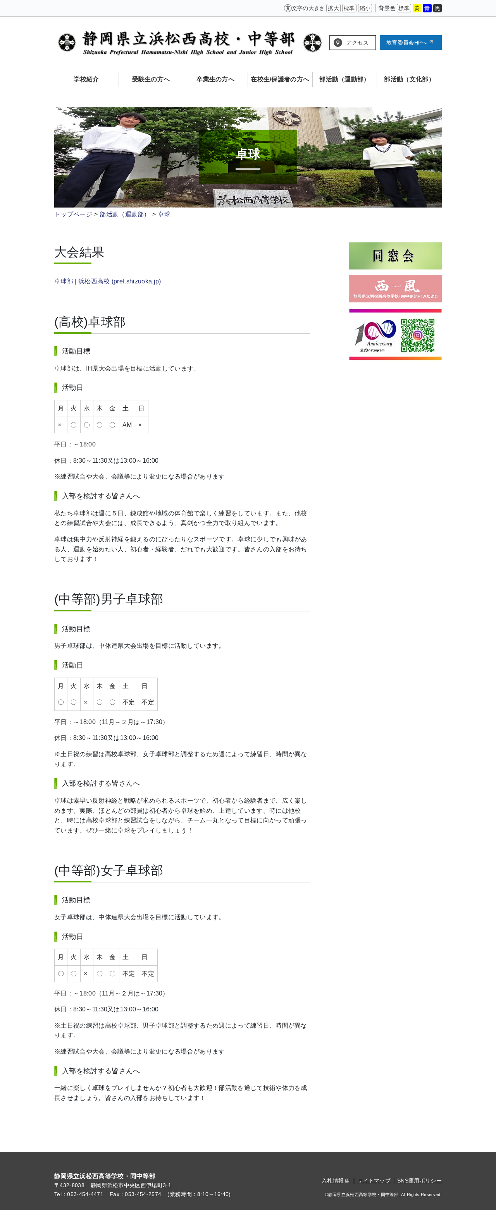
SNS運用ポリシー (419, 1180)
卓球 (164, 214)
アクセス (357, 42)
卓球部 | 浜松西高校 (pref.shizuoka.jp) (107, 281)
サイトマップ (374, 1180)
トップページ (73, 214)
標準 (349, 8)
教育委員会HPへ (406, 42)
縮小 (365, 8)
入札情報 (333, 1180)
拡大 (333, 8)
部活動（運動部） (125, 214)
